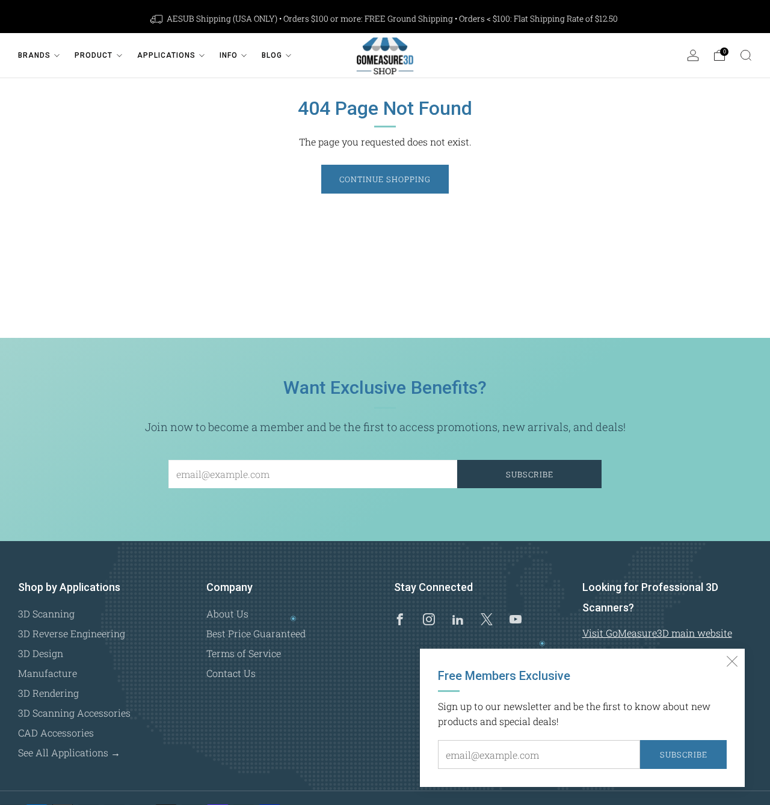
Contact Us (231, 673)
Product (93, 55)
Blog (272, 55)
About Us (227, 613)
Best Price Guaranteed (256, 633)
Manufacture (47, 673)
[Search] (746, 55)
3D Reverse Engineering (71, 633)
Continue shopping (385, 179)
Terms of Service (243, 653)
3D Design (40, 653)
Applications (166, 55)
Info (229, 55)
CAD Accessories (56, 732)
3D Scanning (46, 613)
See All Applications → (69, 752)
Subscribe (683, 754)
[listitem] (385, 18)
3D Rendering (48, 693)
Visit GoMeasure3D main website (657, 632)
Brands (34, 55)
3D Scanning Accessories (74, 712)
